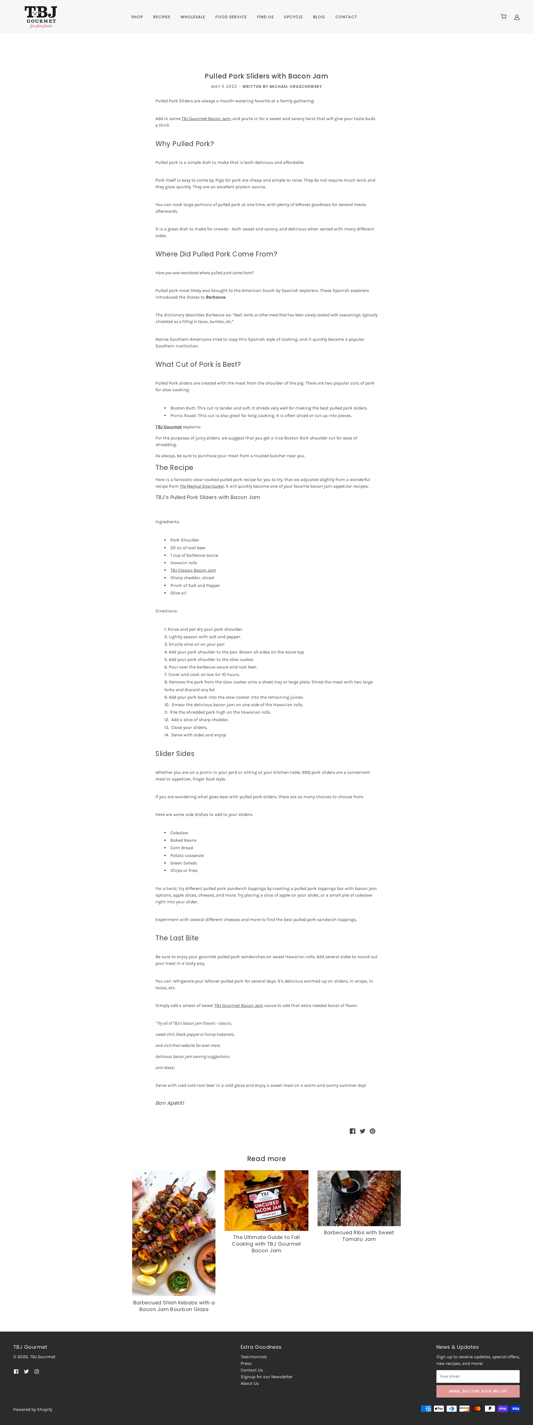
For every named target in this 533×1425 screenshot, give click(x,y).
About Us (250, 1383)
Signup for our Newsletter (267, 1376)
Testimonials (254, 1356)
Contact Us (252, 1370)
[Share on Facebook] (353, 1130)
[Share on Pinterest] (373, 1130)
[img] (517, 16)
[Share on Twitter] (363, 1130)
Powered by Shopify (32, 1409)
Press (246, 1363)
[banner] (35, 16)
